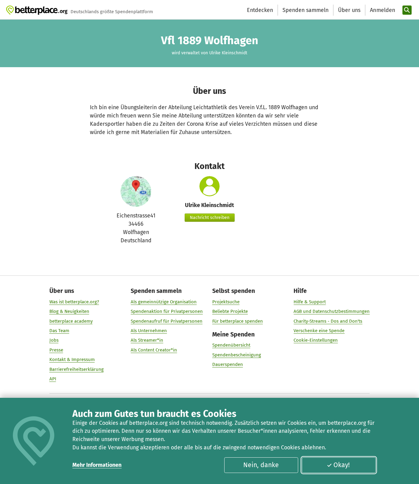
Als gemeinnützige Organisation (164, 302)
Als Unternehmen (149, 330)
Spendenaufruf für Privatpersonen (166, 321)
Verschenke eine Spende (319, 330)
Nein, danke (261, 465)
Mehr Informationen (96, 465)
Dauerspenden (227, 364)
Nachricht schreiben (209, 217)
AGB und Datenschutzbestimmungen (332, 311)
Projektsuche (226, 302)
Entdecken (260, 10)
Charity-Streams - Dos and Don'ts (328, 321)
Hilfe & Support (310, 302)
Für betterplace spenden (237, 321)
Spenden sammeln (306, 10)
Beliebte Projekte (230, 311)
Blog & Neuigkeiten (69, 311)
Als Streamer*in (147, 340)
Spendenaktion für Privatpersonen (167, 311)
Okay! (341, 465)
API (52, 379)
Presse (56, 350)
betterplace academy (71, 321)
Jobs (54, 340)
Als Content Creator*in (154, 350)
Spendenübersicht (231, 345)
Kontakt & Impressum (72, 359)
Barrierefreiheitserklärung (76, 369)
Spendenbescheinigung (236, 355)
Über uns (349, 10)
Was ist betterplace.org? (74, 302)
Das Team (59, 330)
